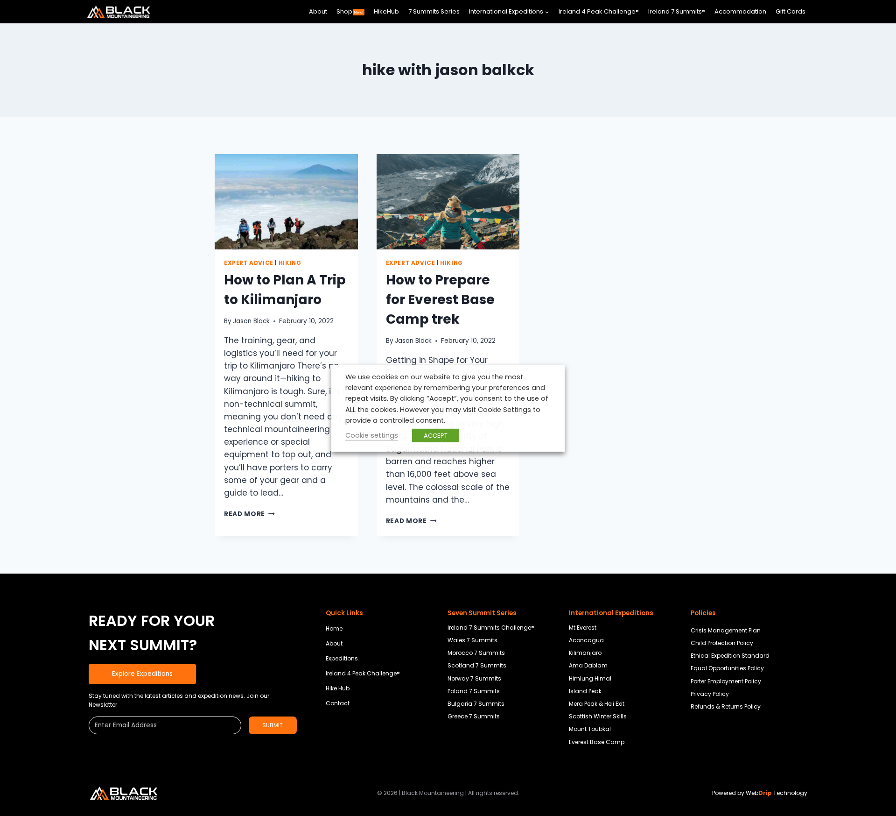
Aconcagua (586, 640)
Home (334, 628)
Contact (338, 703)
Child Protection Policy (722, 643)
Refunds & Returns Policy (726, 706)
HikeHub (386, 11)
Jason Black (251, 321)
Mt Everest (582, 628)
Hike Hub (338, 688)
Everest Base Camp (596, 742)
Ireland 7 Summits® (676, 11)
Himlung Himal (590, 678)
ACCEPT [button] (436, 435)
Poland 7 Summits (474, 691)
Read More (249, 514)
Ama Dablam (588, 665)
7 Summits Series (434, 11)
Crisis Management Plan (726, 630)
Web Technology (776, 793)
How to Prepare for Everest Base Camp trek (440, 299)
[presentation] (286, 201)
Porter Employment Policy (726, 681)
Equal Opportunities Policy (727, 668)
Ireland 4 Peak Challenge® (599, 11)
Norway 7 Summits (474, 678)
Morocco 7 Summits (476, 653)
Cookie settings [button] (371, 435)
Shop (350, 11)
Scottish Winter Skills (598, 716)
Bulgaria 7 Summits (476, 704)
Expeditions (342, 658)
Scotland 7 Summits (477, 665)
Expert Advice (248, 263)
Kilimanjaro (585, 653)
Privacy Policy (710, 694)
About (318, 11)
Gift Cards (790, 11)
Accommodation (740, 11)
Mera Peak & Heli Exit (596, 704)
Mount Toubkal (590, 729)
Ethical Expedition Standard (730, 656)
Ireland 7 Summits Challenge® (491, 628)
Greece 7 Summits (474, 716)
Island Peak (585, 691)
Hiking (290, 263)
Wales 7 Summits (472, 640)
